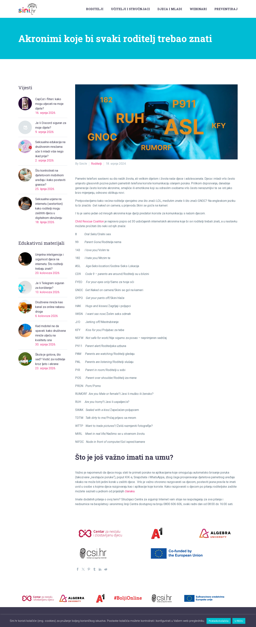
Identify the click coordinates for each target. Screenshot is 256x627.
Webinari (198, 9)
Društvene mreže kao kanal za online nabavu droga (49, 306)
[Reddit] (105, 569)
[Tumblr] (94, 569)
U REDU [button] (239, 620)
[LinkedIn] (100, 569)
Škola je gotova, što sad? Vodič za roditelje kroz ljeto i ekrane (50, 359)
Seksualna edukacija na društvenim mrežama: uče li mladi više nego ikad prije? (50, 149)
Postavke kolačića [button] (218, 620)
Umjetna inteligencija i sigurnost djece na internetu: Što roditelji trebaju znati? (49, 261)
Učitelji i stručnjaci (130, 9)
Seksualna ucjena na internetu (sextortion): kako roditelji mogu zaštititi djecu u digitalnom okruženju (49, 208)
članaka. (130, 491)
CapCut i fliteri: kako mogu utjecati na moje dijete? (49, 103)
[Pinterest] (88, 569)
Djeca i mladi (169, 9)
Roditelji (94, 9)
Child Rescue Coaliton (89, 221)
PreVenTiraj (226, 9)
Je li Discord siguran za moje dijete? (50, 125)
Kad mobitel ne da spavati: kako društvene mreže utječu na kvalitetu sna (50, 333)
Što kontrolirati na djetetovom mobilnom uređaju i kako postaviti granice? (50, 177)
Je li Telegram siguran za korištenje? (49, 285)
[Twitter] (83, 569)
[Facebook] (77, 569)
